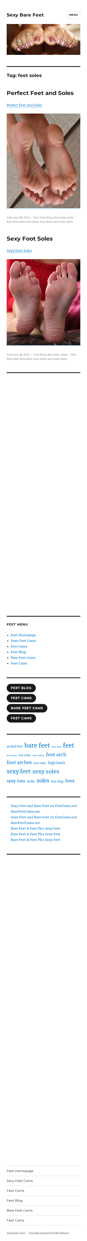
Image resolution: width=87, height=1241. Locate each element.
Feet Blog (46, 217)
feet (36, 217)
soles (70, 217)
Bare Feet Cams (23, 658)
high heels (56, 763)
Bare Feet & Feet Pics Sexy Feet (35, 828)
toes (69, 781)
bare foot (56, 747)
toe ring (57, 781)
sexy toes (59, 221)
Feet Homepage (23, 635)
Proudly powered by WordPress (49, 1233)
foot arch (56, 754)
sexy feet (19, 771)
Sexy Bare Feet (25, 15)
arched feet (15, 746)
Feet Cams (19, 646)
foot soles (32, 221)
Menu (73, 14)
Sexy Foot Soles (30, 238)
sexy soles (46, 221)
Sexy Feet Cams (23, 641)
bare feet (37, 745)
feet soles (60, 217)
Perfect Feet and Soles (40, 93)
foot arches (19, 762)
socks (31, 781)
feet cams (12, 755)
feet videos (38, 755)
